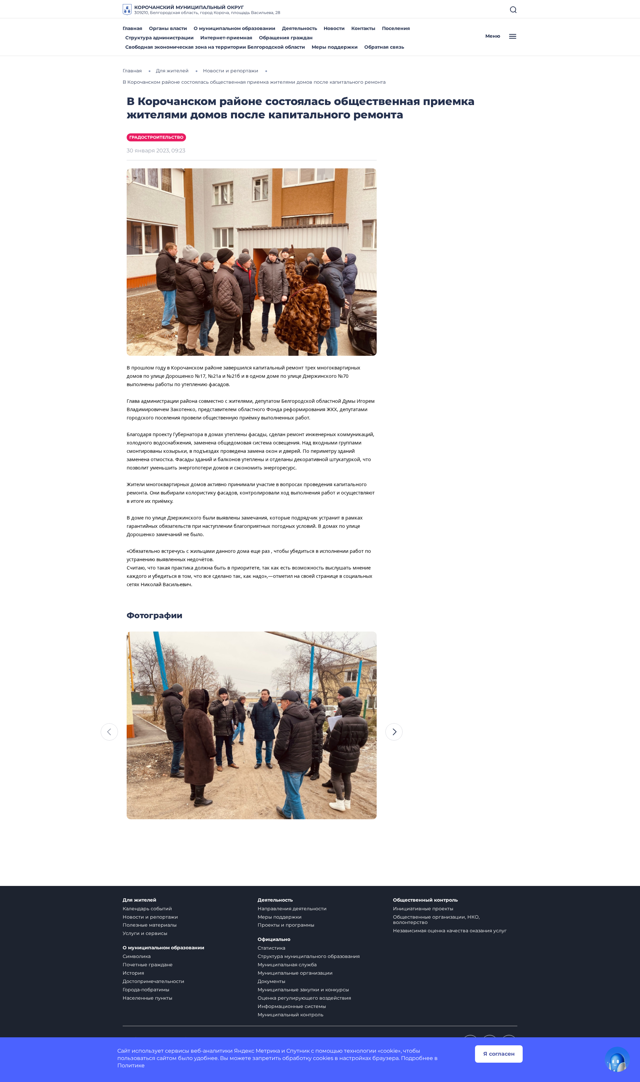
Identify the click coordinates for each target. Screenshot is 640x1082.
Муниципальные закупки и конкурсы (303, 990)
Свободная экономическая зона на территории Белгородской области (215, 47)
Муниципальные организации (295, 973)
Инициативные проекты (423, 909)
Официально (274, 939)
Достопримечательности (153, 981)
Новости (334, 28)
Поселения (396, 28)
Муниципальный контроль (290, 1015)
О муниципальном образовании (234, 28)
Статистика (271, 948)
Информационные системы (292, 1006)
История (133, 973)
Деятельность (299, 28)
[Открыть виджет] (617, 1059)
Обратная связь (384, 47)
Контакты (363, 28)
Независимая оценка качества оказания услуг (450, 931)
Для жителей (139, 900)
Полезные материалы (150, 925)
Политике (131, 1065)
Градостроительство (156, 137)
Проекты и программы (286, 925)
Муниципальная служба (287, 965)
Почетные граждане (148, 965)
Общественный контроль (425, 900)
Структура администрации (159, 38)
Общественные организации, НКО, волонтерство (436, 920)
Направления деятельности (292, 909)
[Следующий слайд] (394, 732)
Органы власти (168, 28)
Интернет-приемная (226, 38)
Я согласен (499, 1054)
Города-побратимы (146, 990)
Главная (132, 28)
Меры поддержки (335, 47)
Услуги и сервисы (145, 933)
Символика (137, 956)
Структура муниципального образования (309, 956)
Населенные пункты (147, 998)
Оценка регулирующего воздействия (304, 998)
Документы (271, 981)
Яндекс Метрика (257, 1051)
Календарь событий (147, 909)
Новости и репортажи (150, 917)
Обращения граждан (286, 38)
